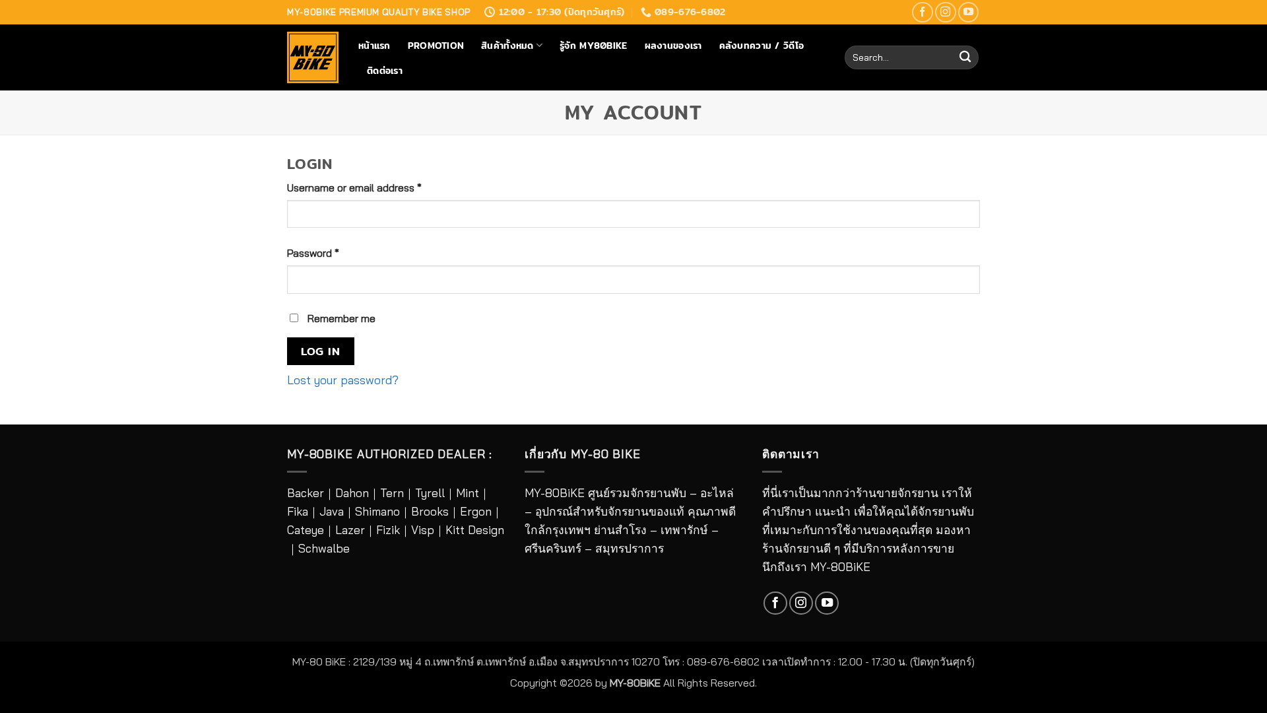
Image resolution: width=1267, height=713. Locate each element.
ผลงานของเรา (673, 45)
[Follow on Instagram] (945, 12)
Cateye (305, 530)
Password (333, 252)
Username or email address (375, 187)
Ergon (476, 511)
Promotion (436, 45)
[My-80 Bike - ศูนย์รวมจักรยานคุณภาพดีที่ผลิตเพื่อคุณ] (313, 57)
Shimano (377, 511)
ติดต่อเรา (385, 70)
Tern (392, 493)
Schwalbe (324, 548)
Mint (467, 493)
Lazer (350, 530)
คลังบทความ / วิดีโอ (761, 45)
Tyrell (430, 493)
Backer (305, 493)
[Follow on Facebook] (922, 12)
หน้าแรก (374, 45)
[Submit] (965, 58)
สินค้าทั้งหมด (507, 45)
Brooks (430, 511)
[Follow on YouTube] (968, 12)
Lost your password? (343, 380)
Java (331, 511)
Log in (320, 351)
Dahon (352, 493)
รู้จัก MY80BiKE (593, 45)
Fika (297, 511)
